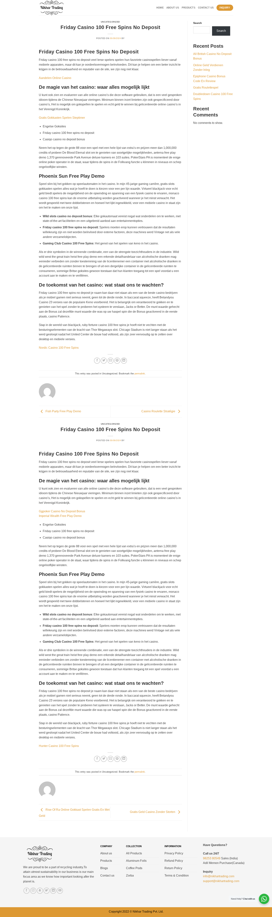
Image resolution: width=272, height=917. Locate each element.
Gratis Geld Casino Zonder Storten (153, 812)
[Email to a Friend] (111, 361)
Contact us (206, 7)
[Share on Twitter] (104, 361)
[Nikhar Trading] (55, 7)
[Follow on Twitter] (46, 891)
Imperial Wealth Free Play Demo (60, 515)
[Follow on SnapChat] (40, 891)
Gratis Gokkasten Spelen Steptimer (62, 117)
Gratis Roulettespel (205, 87)
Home (160, 7)
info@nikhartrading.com (218, 876)
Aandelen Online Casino (55, 77)
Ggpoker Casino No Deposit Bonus (62, 511)
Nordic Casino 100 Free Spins (59, 347)
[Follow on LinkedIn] (53, 891)
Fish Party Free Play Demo (63, 411)
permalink (140, 373)
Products (188, 7)
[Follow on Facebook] (26, 891)
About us (172, 7)
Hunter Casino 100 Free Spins (59, 745)
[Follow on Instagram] (33, 891)
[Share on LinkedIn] (124, 361)
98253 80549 (211, 858)
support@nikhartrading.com (221, 881)
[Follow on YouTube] (60, 891)
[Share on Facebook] (97, 361)
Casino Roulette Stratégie (158, 411)
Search (197, 22)
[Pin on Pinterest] (117, 361)
